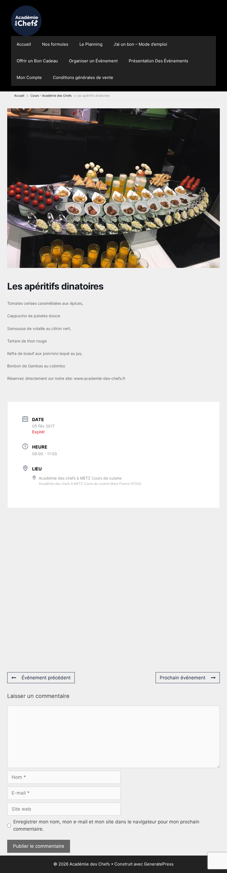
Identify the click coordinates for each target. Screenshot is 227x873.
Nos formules (55, 44)
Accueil (24, 44)
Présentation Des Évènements (158, 60)
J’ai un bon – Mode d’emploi (140, 44)
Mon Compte (29, 77)
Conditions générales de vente (83, 77)
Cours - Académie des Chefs (51, 96)
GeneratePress (159, 864)
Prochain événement (182, 677)
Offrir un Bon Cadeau (37, 60)
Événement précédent (46, 677)
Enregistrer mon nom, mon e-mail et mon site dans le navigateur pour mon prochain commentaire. (106, 825)
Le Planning (90, 44)
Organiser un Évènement (93, 60)
